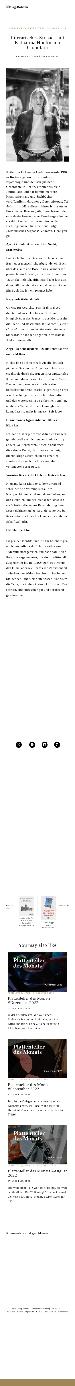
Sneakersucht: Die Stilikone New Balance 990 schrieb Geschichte (26, 922)
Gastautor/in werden (14, 1312)
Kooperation (50, 1312)
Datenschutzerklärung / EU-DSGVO (46, 1309)
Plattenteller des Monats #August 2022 (37, 1173)
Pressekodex (63, 1312)
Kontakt (39, 1312)
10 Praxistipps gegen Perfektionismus (48, 925)
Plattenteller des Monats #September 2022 (29, 1086)
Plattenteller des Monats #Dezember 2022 (29, 1000)
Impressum (29, 1312)
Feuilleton (17, 28)
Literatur (36, 28)
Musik (27, 993)
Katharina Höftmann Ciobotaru (28, 172)
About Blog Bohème (20, 1309)
